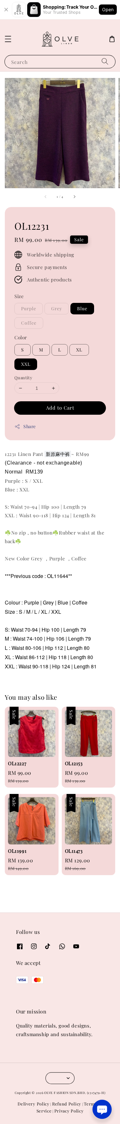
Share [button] (29, 426)
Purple (28, 308)
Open (108, 9)
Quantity (23, 377)
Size (19, 296)
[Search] (105, 61)
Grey (56, 308)
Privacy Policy (69, 1110)
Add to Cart (60, 407)
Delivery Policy (34, 1103)
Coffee (28, 323)
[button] (8, 39)
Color (20, 337)
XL (79, 350)
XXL (25, 364)
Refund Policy (66, 1103)
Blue (82, 308)
